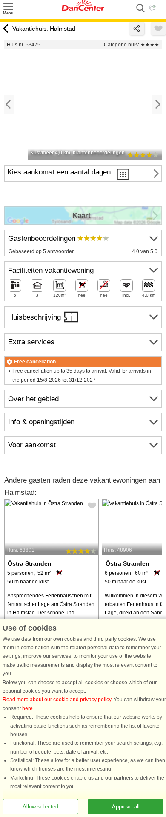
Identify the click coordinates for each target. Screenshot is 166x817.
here (27, 708)
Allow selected (40, 806)
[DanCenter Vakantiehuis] (83, 9)
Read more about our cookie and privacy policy (57, 700)
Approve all (126, 806)
